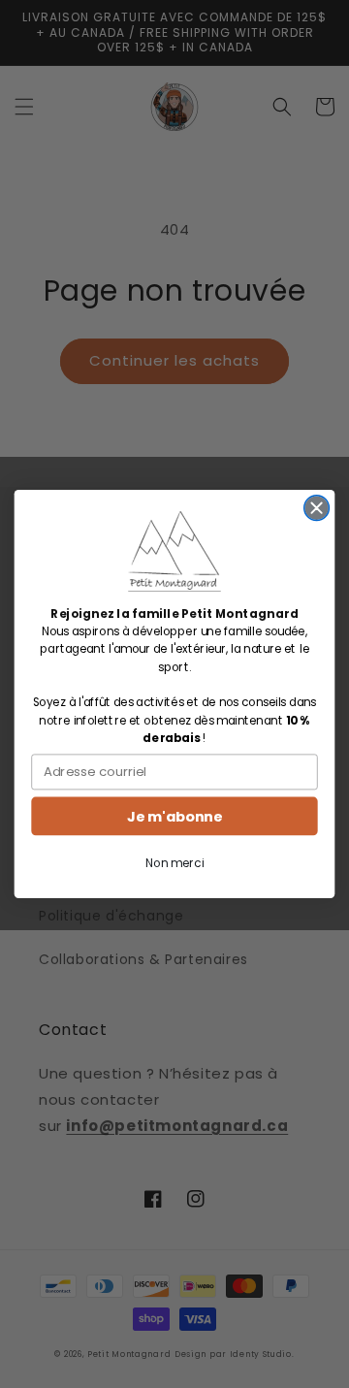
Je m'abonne (174, 816)
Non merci (174, 863)
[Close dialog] (317, 508)
